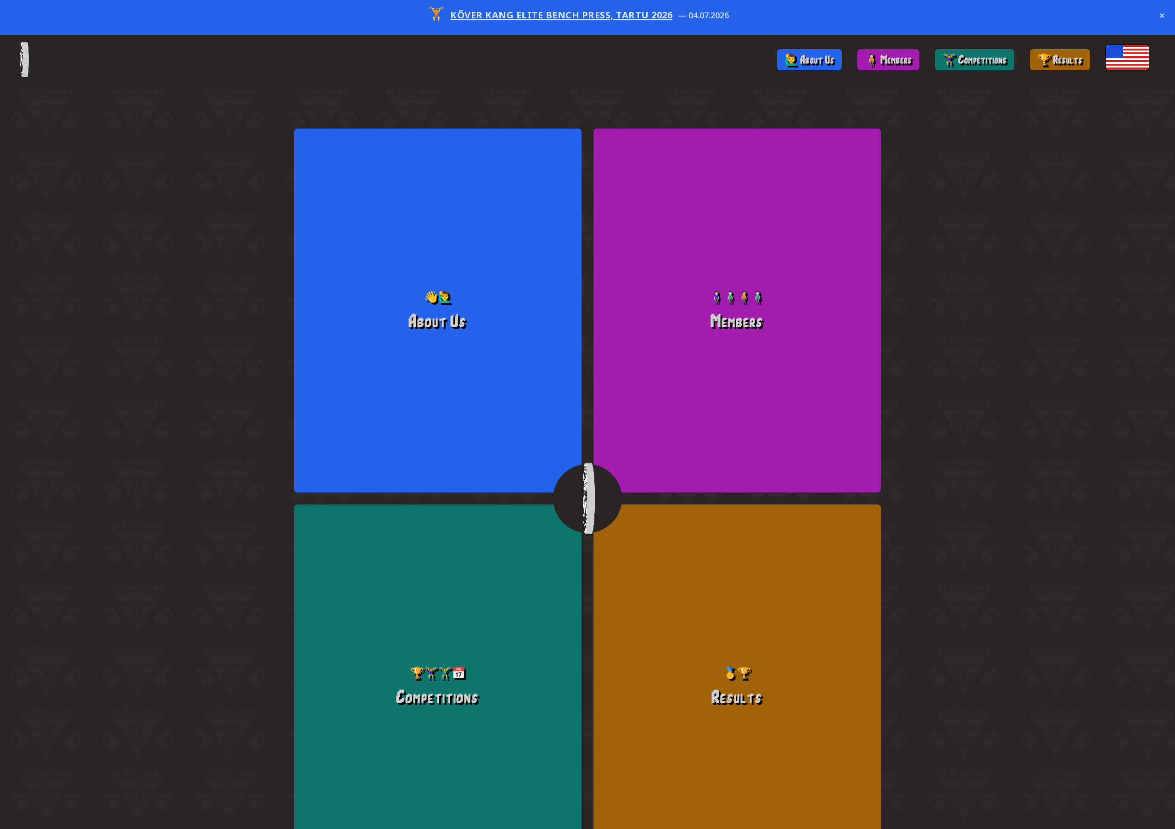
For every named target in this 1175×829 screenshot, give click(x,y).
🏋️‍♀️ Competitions (974, 59)
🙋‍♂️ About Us (809, 59)
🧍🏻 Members (888, 59)
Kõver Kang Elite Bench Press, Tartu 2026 (561, 17)
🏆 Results (1060, 59)
